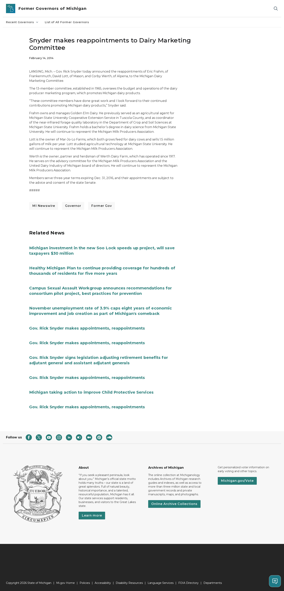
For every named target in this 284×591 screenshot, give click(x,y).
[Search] (275, 8)
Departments (212, 583)
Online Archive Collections (174, 504)
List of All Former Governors (67, 22)
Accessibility (103, 583)
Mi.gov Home (65, 583)
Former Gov (101, 206)
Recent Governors (20, 22)
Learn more (92, 515)
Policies (85, 583)
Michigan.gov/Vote (237, 481)
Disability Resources (129, 583)
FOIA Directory (188, 583)
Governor (73, 206)
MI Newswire (43, 206)
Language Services (160, 583)
